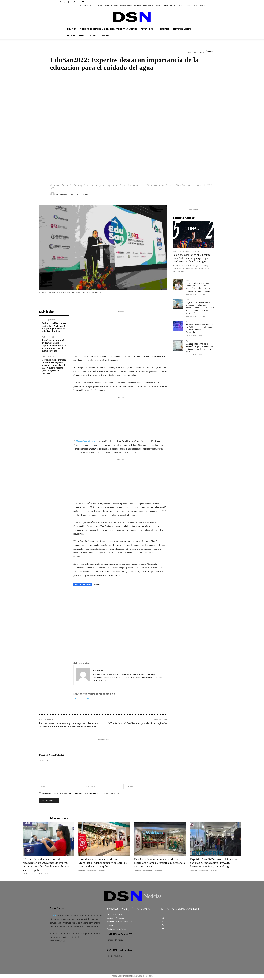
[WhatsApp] (89, 592)
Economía (210, 51)
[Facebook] (65, 2)
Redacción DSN (185, 251)
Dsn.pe (53, 915)
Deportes (158, 6)
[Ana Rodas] (52, 194)
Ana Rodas (63, 194)
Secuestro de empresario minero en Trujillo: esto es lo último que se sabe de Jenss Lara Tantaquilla (199, 328)
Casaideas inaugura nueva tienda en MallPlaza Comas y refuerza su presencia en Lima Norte (159, 862)
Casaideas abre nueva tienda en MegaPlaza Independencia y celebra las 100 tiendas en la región (102, 862)
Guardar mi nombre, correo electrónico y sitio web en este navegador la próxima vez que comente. (80, 793)
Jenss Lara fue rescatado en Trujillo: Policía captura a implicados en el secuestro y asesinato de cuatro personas (54, 345)
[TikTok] (74, 2)
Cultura (194, 6)
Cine (43, 356)
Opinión (202, 6)
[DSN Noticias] (132, 17)
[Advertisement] (132, 125)
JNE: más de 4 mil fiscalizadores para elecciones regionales (137, 723)
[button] (61, 2)
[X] (78, 2)
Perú (188, 6)
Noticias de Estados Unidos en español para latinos (123, 6)
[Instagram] (69, 2)
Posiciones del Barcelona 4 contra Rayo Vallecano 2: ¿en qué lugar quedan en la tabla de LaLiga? (192, 258)
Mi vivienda (98, 585)
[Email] (101, 592)
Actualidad (147, 6)
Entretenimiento (169, 6)
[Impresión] (95, 592)
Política (99, 6)
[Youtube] (83, 2)
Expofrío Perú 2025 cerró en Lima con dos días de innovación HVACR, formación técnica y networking (213, 862)
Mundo (181, 6)
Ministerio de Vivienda (85, 441)
